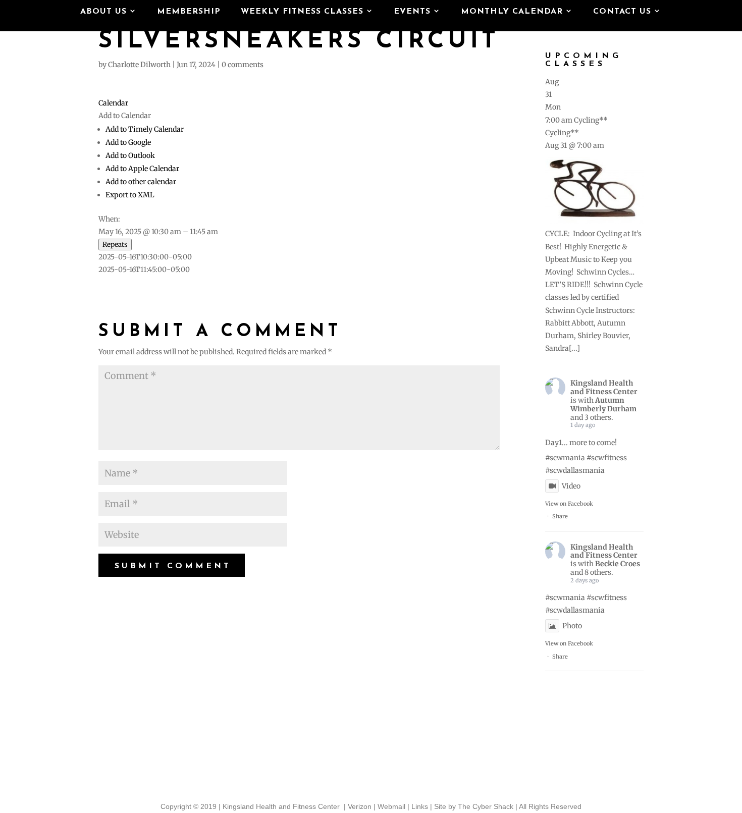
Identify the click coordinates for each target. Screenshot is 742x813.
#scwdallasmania (575, 470)
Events (412, 12)
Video (571, 486)
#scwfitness (607, 457)
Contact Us (622, 12)
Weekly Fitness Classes (302, 12)
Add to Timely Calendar (144, 129)
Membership (189, 12)
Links (419, 806)
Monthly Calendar (512, 12)
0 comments (242, 64)
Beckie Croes (617, 563)
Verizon (360, 806)
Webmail (391, 806)
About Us (103, 12)
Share (560, 516)
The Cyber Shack (485, 806)
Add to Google (128, 142)
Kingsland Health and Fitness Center (604, 387)
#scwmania (565, 457)
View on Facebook (569, 503)
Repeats (115, 244)
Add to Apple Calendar (142, 168)
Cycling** (562, 132)
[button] (124, 115)
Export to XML (129, 194)
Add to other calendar (140, 181)
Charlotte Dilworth (139, 64)
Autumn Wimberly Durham (603, 404)
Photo (572, 625)
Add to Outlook (130, 155)
